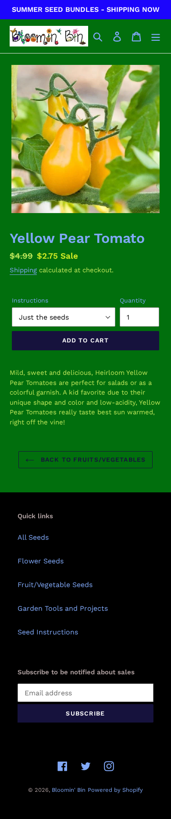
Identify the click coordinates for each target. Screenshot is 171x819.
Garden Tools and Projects (63, 608)
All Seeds (33, 537)
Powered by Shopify (115, 790)
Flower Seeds (41, 561)
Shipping (23, 270)
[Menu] (155, 36)
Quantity (133, 300)
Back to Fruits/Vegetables (92, 459)
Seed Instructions (48, 632)
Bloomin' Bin (69, 790)
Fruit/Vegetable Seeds (55, 584)
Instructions (30, 300)
